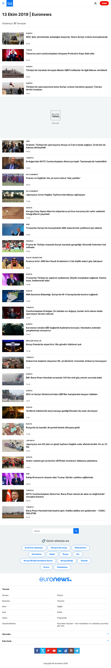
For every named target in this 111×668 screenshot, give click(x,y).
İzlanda (84, 561)
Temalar (5, 589)
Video (4, 618)
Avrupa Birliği (67, 561)
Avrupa (5, 595)
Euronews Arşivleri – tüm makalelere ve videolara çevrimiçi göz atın (82, 624)
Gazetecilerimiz (9, 623)
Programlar (62, 618)
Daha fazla (6, 641)
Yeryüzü (60, 601)
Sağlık (60, 606)
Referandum (80, 548)
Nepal (52, 554)
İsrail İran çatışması (34, 548)
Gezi (4, 612)
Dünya (60, 595)
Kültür (59, 612)
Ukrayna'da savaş (59, 548)
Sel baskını (37, 554)
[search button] (76, 531)
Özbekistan (62, 567)
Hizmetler (6, 634)
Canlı (104, 3)
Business (6, 601)
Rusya (65, 554)
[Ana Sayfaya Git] (9, 3)
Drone (46, 567)
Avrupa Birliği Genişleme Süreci (38, 561)
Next (4, 606)
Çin (77, 554)
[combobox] (55, 531)
